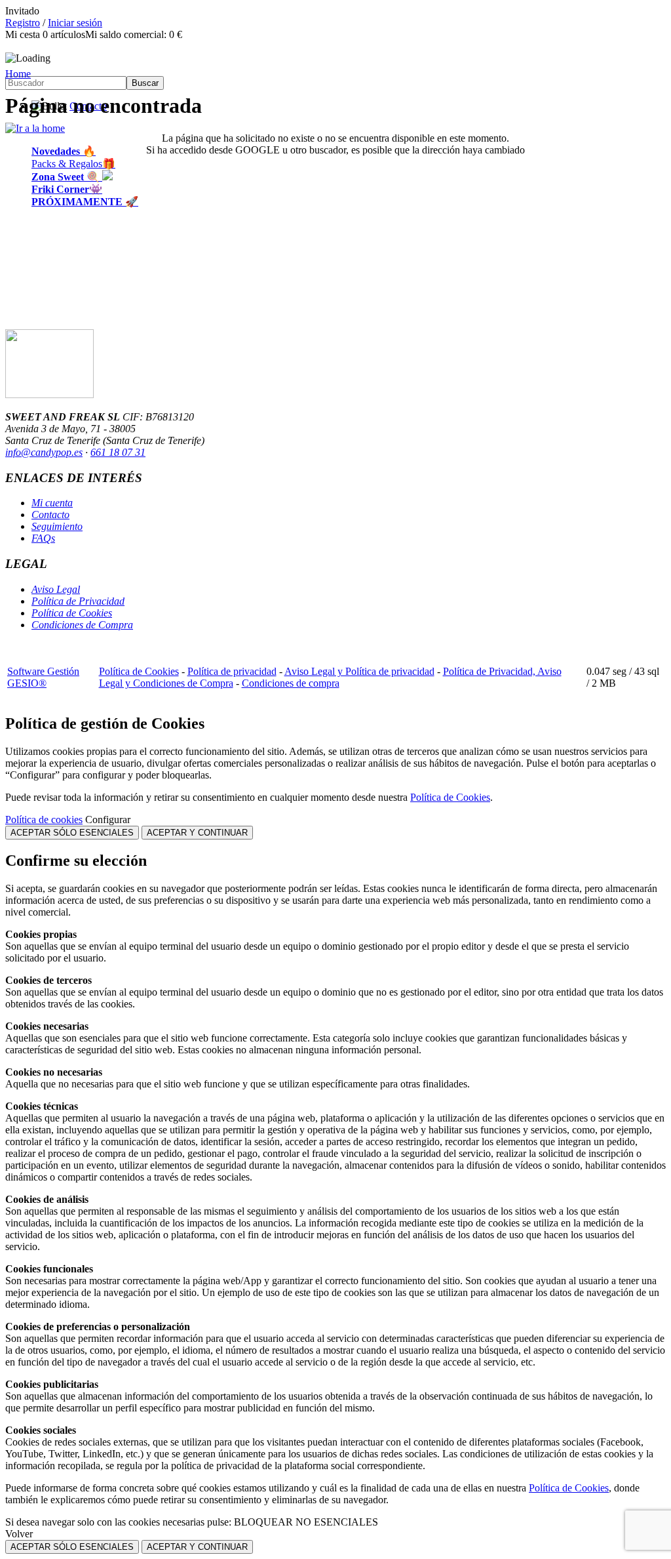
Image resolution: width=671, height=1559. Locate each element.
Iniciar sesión (75, 22)
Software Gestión (43, 671)
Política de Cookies (71, 612)
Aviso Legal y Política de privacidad (359, 671)
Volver (19, 1533)
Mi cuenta (52, 502)
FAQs (43, 538)
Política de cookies (44, 819)
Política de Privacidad (78, 601)
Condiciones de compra (290, 683)
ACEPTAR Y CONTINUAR (197, 833)
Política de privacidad (232, 671)
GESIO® (27, 683)
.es (77, 452)
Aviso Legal (55, 589)
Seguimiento (57, 526)
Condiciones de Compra (82, 624)
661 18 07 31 (117, 452)
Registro (22, 22)
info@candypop (38, 452)
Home (18, 73)
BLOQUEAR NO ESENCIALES (306, 1522)
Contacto (50, 514)
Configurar (107, 819)
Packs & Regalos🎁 (73, 163)
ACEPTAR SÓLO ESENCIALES (72, 833)
